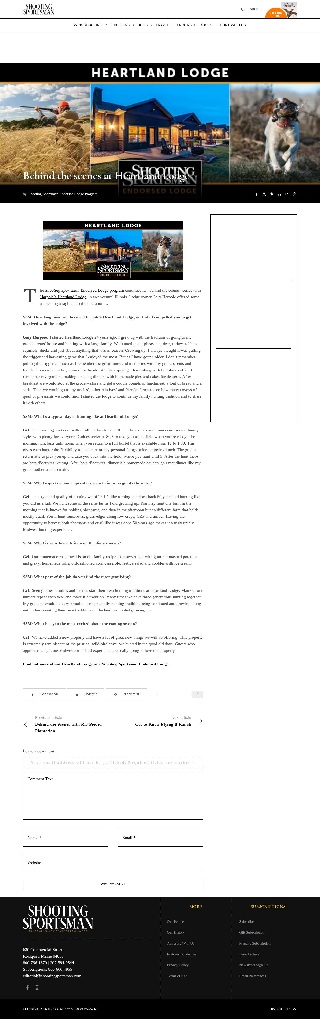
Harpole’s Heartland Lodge (63, 296)
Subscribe (246, 922)
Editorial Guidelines (182, 954)
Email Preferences (252, 976)
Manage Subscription (255, 943)
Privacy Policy (178, 965)
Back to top (280, 1009)
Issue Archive (249, 954)
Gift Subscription (251, 932)
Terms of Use (177, 976)
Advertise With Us (180, 943)
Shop (254, 9)
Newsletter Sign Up (253, 965)
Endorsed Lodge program (84, 290)
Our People (175, 922)
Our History (176, 932)
